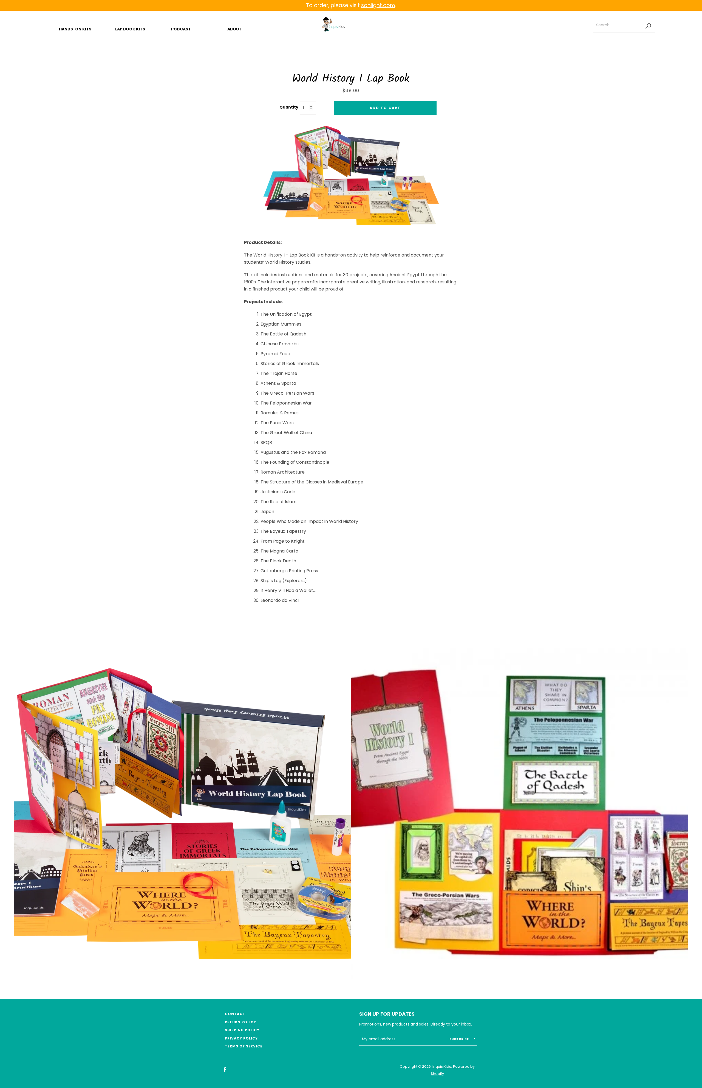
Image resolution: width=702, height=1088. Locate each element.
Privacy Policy (241, 1038)
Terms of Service (243, 1046)
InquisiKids (441, 1066)
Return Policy (240, 1022)
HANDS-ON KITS (75, 29)
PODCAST (181, 29)
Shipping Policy (242, 1030)
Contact (235, 1014)
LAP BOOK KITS (130, 29)
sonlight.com (378, 5)
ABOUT (234, 29)
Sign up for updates (387, 1013)
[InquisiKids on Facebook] (225, 1070)
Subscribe (459, 1039)
